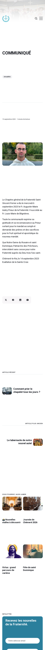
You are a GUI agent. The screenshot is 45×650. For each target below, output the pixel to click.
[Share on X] (5, 300)
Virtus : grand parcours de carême (9, 570)
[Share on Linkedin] (20, 300)
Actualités (7, 77)
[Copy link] (27, 300)
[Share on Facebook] (13, 300)
